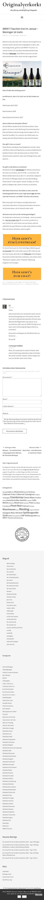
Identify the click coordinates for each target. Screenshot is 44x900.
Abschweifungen (8, 667)
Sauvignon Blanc (9, 513)
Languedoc (29, 500)
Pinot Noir (16, 505)
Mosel (16, 502)
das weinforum (11, 569)
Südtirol (10, 516)
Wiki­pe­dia (27, 254)
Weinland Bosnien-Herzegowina (12, 748)
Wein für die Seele (8, 725)
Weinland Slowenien (9, 806)
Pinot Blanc (36, 503)
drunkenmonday (12, 594)
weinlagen (10, 636)
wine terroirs (11, 644)
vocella (9, 630)
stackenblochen (11, 619)
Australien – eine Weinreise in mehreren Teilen (32, 450)
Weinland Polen (7, 795)
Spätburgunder (31, 512)
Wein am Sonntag (8, 723)
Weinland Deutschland (9, 756)
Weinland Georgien (8, 764)
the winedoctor (11, 625)
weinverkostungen (12, 641)
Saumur (37, 510)
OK (19, 896)
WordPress (37, 888)
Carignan (37, 494)
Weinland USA (7, 820)
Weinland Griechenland (9, 767)
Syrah (5, 515)
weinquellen (10, 639)
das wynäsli (10, 572)
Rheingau (31, 506)
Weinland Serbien (8, 804)
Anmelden (6, 871)
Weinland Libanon (8, 778)
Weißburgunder (31, 515)
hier (33, 193)
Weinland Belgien (8, 745)
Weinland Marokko (8, 784)
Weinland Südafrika (8, 812)
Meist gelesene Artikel (9, 711)
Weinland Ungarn (8, 817)
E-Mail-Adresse (8, 406)
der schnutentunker (13, 577)
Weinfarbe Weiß (7, 736)
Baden (9, 492)
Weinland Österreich (14, 284)
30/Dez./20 (5, 35)
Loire (34, 500)
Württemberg (18, 518)
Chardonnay (16, 497)
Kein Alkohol (6, 709)
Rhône (17, 510)
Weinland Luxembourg (9, 781)
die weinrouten (11, 588)
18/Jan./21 (11, 307)
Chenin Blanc (29, 497)
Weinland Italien (7, 770)
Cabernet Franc (9, 494)
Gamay (4, 500)
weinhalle (9, 633)
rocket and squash (12, 616)
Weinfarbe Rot (6, 284)
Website (5, 413)
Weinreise (6, 826)
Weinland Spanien (8, 809)
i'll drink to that (11, 597)
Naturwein (26, 503)
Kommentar (7, 377)
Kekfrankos (36, 284)
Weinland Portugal (8, 798)
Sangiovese (32, 510)
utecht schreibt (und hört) (14, 628)
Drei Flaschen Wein (27, 282)
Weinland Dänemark (9, 753)
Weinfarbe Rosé (7, 731)
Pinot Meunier (6, 506)
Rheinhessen (9, 509)
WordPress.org (7, 880)
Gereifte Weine (7, 703)
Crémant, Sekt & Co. (9, 686)
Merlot (5, 502)
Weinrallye (6, 823)
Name (5, 399)
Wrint (38, 515)
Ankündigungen (11, 282)
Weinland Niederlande (9, 790)
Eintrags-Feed (7, 874)
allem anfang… (11, 563)
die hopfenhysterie (12, 583)
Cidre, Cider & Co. (8, 684)
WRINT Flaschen (8, 518)
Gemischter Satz (8, 700)
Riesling (24, 509)
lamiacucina (10, 602)
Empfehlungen (7, 697)
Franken (38, 498)
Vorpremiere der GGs (9, 720)
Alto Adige (5, 492)
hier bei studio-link (12, 220)
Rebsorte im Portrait (9, 717)
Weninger (13, 53)
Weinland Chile (7, 750)
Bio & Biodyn (19, 282)
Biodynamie (18, 492)
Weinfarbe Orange (8, 728)
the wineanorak (11, 622)
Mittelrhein (11, 503)
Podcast (34, 282)
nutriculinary (10, 614)
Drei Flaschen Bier (8, 689)
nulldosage (10, 611)
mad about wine (11, 605)
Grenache (10, 500)
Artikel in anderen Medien (10, 672)
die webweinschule (12, 586)
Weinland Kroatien (8, 776)
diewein (9, 591)
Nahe (21, 503)
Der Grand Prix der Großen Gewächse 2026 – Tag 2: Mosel (20, 858)
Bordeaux (31, 492)
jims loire (9, 600)
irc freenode (7, 251)
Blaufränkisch (29, 284)
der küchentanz (11, 574)
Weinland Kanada (8, 773)
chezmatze (10, 566)
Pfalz (31, 503)
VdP (23, 515)
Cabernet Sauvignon (25, 494)
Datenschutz (22, 888)
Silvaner (19, 512)
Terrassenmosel (17, 515)
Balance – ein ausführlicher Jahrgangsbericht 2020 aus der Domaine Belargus (12, 451)
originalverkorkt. (13, 888)
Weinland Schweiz (8, 801)
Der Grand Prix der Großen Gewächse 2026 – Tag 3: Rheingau (21, 842)
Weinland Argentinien (9, 739)
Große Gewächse (8, 706)
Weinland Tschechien (9, 815)
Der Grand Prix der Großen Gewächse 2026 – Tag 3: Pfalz (20, 850)
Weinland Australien (9, 742)
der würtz (10, 580)
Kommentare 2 (23, 35)
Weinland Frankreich (9, 762)
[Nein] (38, 895)
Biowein (25, 492)
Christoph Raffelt (15, 35)
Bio (13, 492)
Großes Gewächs (20, 500)
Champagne (6, 498)
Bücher (5, 678)
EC (10, 305)
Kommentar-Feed (8, 877)
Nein (24, 896)
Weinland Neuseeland (9, 787)
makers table (11, 608)
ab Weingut (20, 170)
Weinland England (8, 759)
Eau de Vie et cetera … (9, 695)
